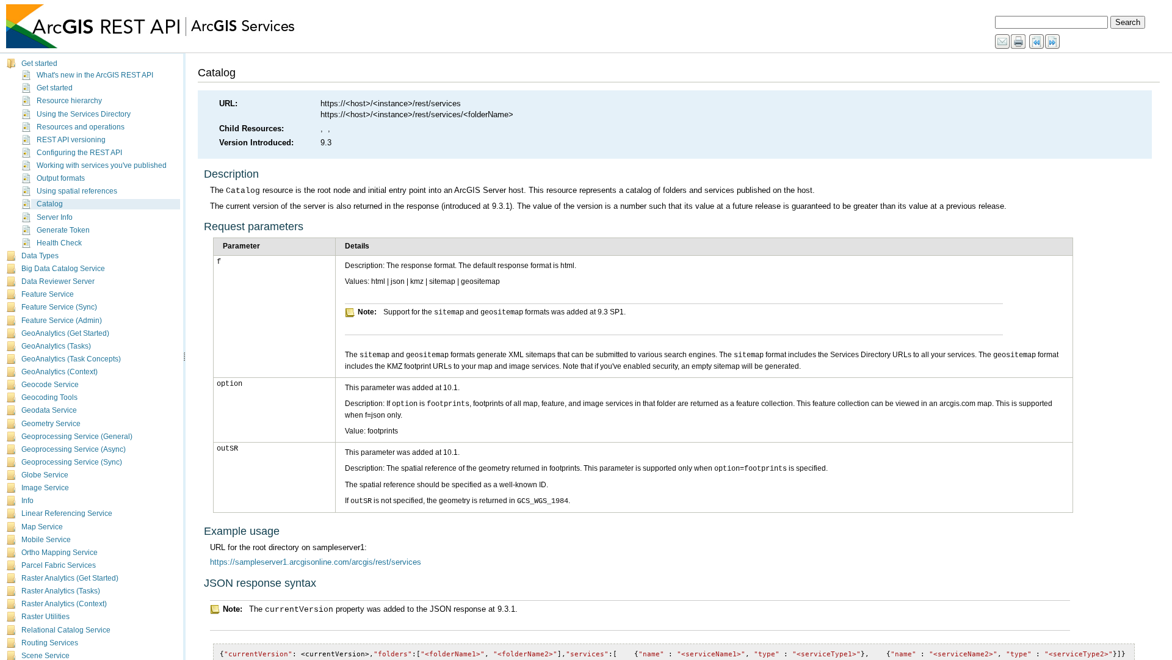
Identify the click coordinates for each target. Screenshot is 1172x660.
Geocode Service (50, 384)
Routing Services (49, 643)
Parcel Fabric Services (58, 565)
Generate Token (63, 230)
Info (27, 500)
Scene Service (45, 655)
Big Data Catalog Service (63, 268)
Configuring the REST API (79, 152)
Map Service (42, 527)
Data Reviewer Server (58, 281)
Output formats (61, 178)
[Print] (1019, 42)
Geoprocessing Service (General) (76, 436)
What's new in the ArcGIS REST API (95, 75)
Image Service (45, 487)
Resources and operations (81, 127)
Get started (39, 63)
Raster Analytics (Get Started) (69, 578)
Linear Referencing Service (66, 513)
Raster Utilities (45, 616)
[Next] (1053, 42)
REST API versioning (71, 139)
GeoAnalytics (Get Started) (65, 333)
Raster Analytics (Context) (64, 603)
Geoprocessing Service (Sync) (71, 462)
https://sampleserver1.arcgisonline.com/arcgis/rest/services (315, 562)
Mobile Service (46, 539)
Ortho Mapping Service (59, 552)
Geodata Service (49, 410)
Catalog (50, 204)
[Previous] (1037, 42)
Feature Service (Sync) (59, 307)
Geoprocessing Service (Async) (73, 449)
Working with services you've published (102, 165)
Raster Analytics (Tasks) (60, 591)
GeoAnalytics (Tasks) (56, 346)
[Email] (1003, 42)
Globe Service (44, 475)
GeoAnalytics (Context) (59, 371)
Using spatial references (77, 191)
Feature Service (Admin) (61, 320)
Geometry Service (51, 423)
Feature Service (47, 294)
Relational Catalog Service (65, 630)
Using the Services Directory (84, 114)
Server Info (55, 217)
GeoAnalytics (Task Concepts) (71, 359)
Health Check (59, 243)
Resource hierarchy (69, 100)
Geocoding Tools (49, 397)
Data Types (40, 255)
